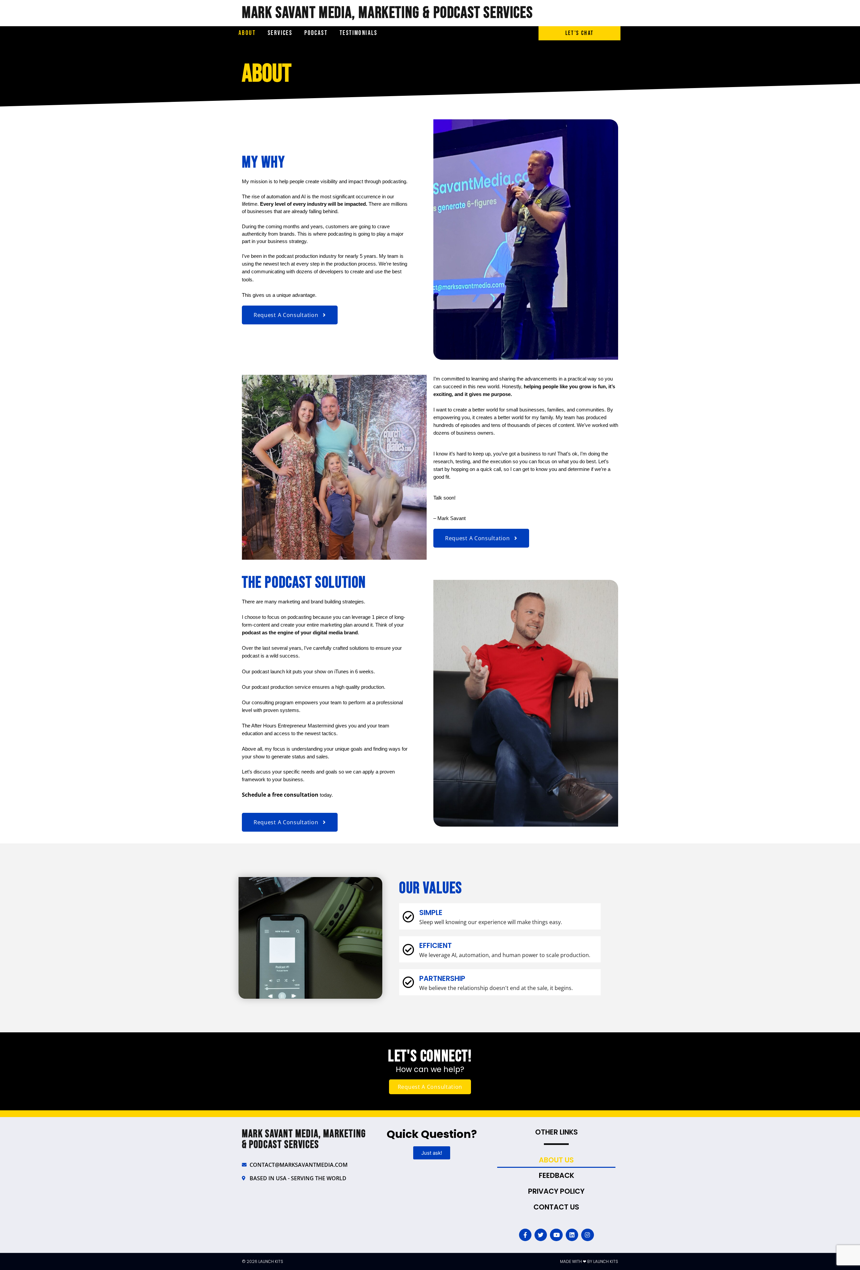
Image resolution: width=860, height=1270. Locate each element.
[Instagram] (587, 1235)
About (247, 33)
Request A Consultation (430, 1086)
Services (280, 33)
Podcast (316, 33)
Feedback (556, 1175)
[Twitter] (540, 1235)
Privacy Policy (556, 1191)
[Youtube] (556, 1235)
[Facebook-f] (525, 1235)
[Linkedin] (572, 1235)
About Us (556, 1160)
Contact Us (556, 1207)
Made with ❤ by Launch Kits (589, 1261)
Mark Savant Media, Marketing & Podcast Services (387, 13)
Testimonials (359, 33)
